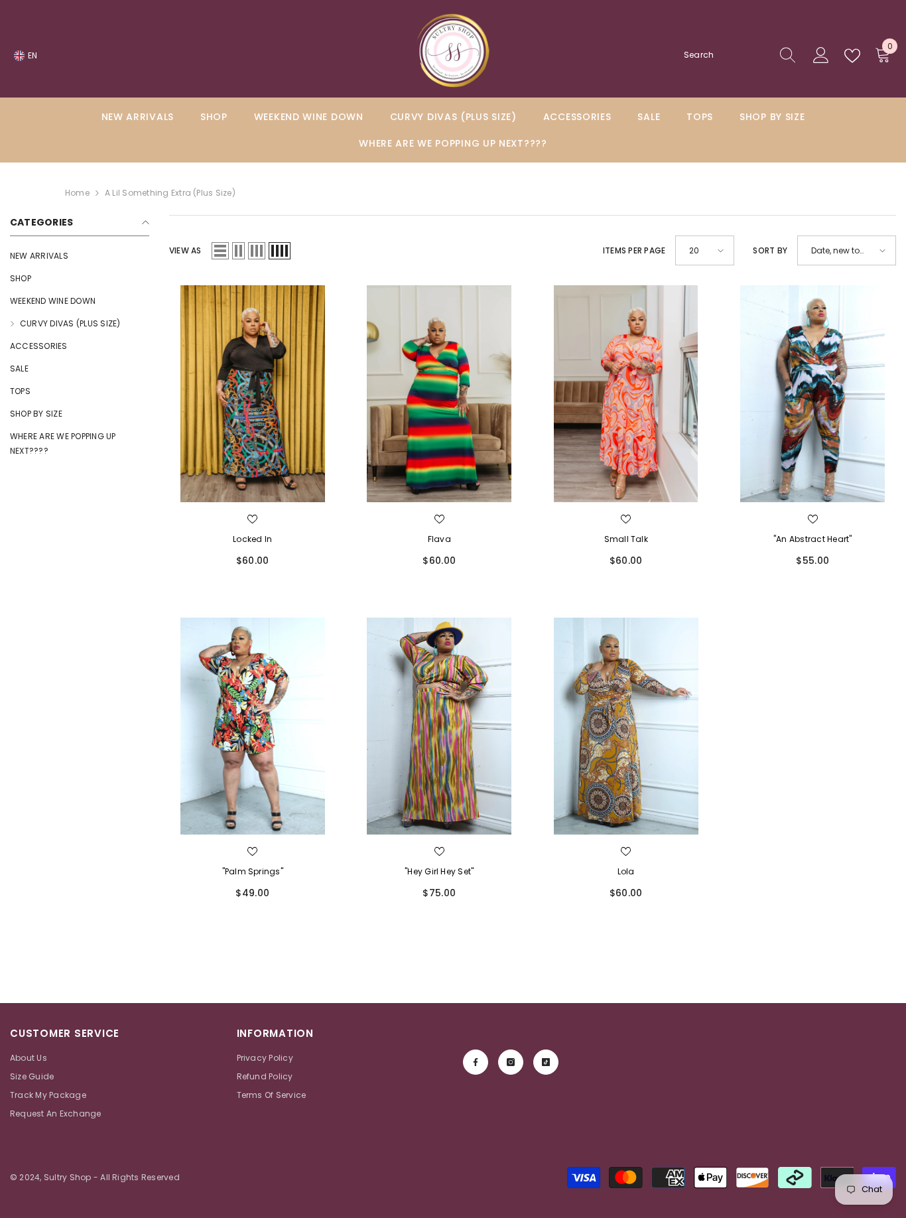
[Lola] (626, 726)
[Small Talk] (626, 393)
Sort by (770, 250)
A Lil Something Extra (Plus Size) (170, 192)
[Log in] (821, 56)
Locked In (252, 539)
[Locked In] (252, 393)
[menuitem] (79, 256)
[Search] (740, 55)
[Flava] (439, 393)
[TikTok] (545, 1062)
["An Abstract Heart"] (813, 393)
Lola (626, 871)
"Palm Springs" (252, 871)
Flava (439, 539)
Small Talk (626, 539)
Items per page (634, 250)
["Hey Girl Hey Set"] (439, 726)
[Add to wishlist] (253, 519)
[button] (220, 250)
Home (77, 192)
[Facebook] (475, 1062)
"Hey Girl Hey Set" (439, 871)
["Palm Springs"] (252, 726)
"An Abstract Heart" (812, 539)
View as (185, 250)
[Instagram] (510, 1062)
